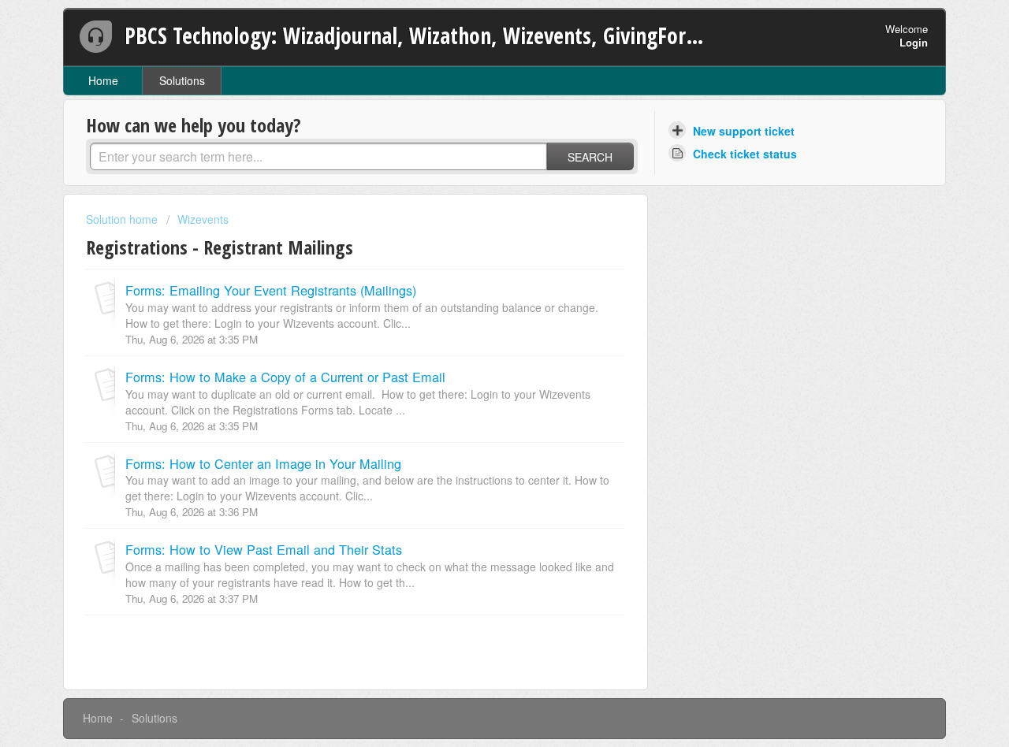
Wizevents (203, 219)
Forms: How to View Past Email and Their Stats (263, 549)
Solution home (123, 219)
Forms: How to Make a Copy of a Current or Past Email (285, 376)
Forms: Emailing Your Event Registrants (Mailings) (270, 290)
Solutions (182, 80)
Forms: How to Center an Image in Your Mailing (263, 463)
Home (103, 80)
